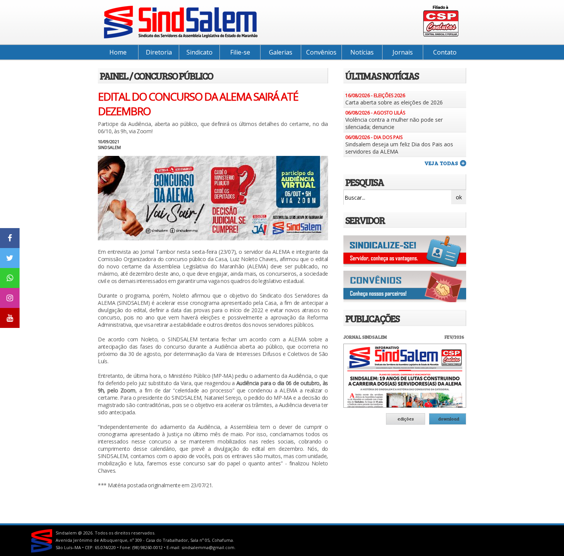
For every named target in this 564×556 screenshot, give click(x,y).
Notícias (362, 52)
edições (405, 418)
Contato (445, 52)
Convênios (321, 52)
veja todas (441, 163)
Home (118, 52)
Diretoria (159, 52)
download (448, 418)
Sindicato (199, 52)
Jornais (402, 52)
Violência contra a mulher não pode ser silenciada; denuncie (394, 123)
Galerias (280, 52)
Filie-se (240, 52)
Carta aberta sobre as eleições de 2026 (394, 102)
